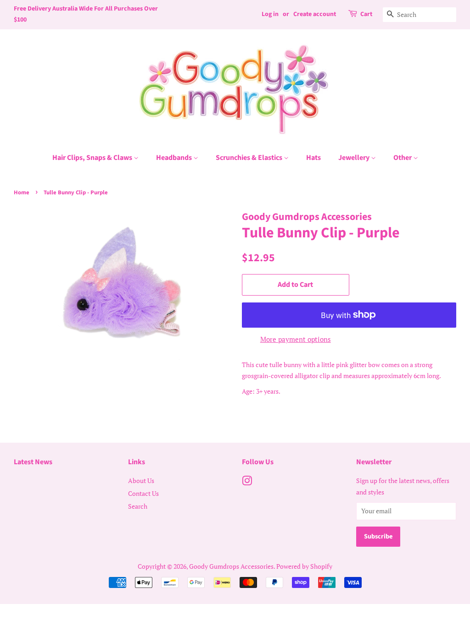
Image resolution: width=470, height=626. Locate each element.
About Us (141, 480)
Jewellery (354, 158)
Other (403, 158)
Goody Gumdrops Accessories (231, 566)
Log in (270, 14)
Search (137, 506)
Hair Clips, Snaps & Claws (93, 158)
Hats (313, 158)
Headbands (174, 158)
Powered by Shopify (304, 566)
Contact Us (143, 493)
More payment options (295, 339)
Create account (314, 14)
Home (21, 192)
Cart (366, 14)
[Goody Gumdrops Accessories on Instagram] (247, 482)
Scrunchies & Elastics (250, 158)
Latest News (33, 462)
